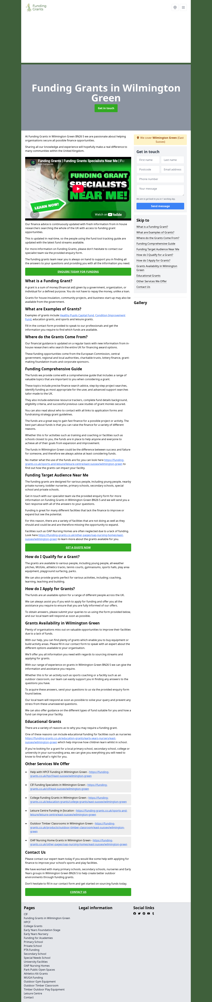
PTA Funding (31, 950)
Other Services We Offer (151, 281)
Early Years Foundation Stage (42, 930)
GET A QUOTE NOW (78, 547)
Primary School (33, 942)
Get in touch (106, 108)
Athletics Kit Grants (36, 973)
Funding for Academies (38, 938)
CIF (26, 914)
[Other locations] (175, 7)
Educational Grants (148, 275)
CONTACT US (78, 892)
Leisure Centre (33, 993)
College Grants (33, 926)
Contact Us (143, 287)
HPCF (27, 922)
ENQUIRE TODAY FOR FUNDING (78, 271)
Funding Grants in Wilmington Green (47, 918)
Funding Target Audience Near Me (157, 249)
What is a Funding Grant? (152, 227)
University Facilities (36, 962)
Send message (160, 206)
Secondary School (35, 954)
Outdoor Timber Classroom (41, 985)
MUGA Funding (33, 977)
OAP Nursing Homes (37, 965)
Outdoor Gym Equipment (40, 981)
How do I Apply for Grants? (153, 260)
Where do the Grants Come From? (157, 238)
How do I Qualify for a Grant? (154, 255)
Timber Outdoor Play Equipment (44, 989)
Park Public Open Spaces (39, 969)
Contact (29, 997)
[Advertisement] (106, 40)
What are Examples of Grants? (155, 232)
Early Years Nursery (36, 934)
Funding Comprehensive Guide (155, 243)
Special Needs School (37, 958)
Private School (33, 946)
